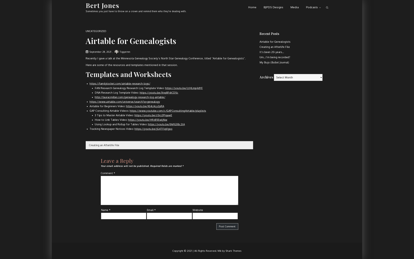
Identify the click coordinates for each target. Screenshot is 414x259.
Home (252, 7)
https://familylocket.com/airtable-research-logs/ (120, 83)
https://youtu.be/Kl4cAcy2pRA (145, 106)
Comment (108, 173)
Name (106, 210)
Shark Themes (234, 250)
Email (151, 210)
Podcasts (312, 7)
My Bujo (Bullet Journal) (274, 62)
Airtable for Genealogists (275, 41)
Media (294, 7)
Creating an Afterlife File (104, 145)
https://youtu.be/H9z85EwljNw (147, 119)
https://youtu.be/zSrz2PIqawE (153, 115)
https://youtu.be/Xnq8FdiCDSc (159, 92)
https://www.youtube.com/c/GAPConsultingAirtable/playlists (168, 110)
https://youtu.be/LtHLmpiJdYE (184, 88)
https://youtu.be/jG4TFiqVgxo (153, 128)
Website (198, 210)
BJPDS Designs (273, 7)
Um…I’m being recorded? (275, 57)
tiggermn (125, 51)
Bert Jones (102, 5)
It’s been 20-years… (272, 52)
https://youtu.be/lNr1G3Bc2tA (166, 124)
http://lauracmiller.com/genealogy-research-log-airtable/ (130, 97)
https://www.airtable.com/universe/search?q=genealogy (125, 101)
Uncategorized (96, 31)
